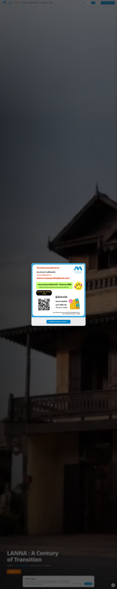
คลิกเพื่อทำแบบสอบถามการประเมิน (57, 322)
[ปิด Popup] (83, 265)
